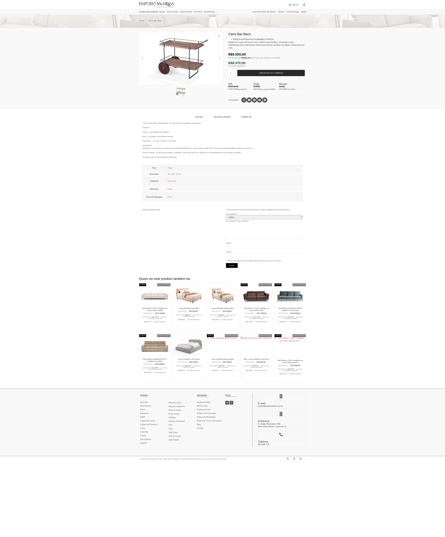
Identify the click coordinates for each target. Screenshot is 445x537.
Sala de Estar (172, 12)
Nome (229, 243)
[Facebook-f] (227, 403)
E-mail (229, 252)
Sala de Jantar (186, 12)
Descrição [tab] (199, 117)
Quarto (162, 12)
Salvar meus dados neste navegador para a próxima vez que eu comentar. (254, 261)
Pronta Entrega (292, 12)
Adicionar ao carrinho (271, 73)
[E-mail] (281, 396)
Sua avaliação (231, 214)
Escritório (198, 12)
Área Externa (209, 12)
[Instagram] (231, 403)
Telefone (263, 441)
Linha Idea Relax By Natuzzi (264, 12)
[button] (243, 100)
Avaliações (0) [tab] (246, 117)
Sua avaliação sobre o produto (237, 221)
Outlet (303, 12)
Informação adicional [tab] (222, 117)
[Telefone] (281, 434)
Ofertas (281, 12)
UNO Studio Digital (220, 459)
